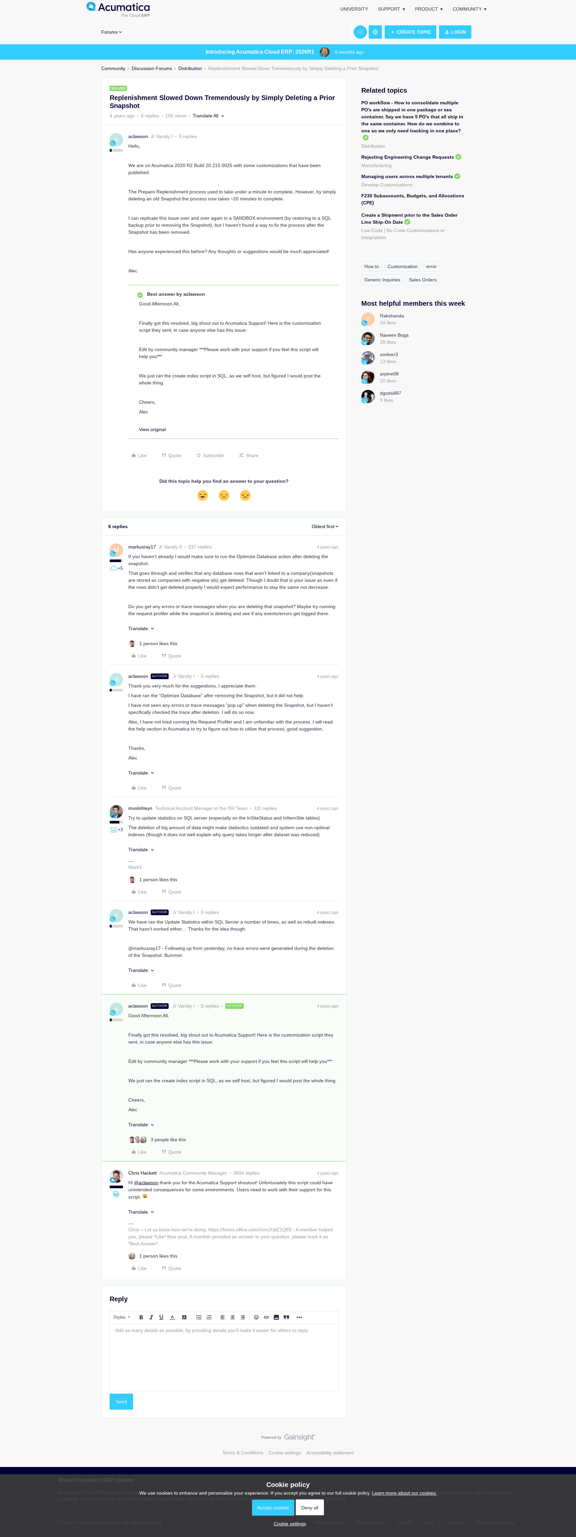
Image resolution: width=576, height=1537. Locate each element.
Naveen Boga (394, 335)
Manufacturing (376, 165)
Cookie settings (285, 1452)
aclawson (138, 136)
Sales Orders (423, 279)
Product (426, 9)
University (354, 9)
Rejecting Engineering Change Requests (407, 157)
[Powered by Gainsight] (288, 1439)
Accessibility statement (330, 1452)
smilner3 (389, 354)
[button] (410, 32)
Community (467, 9)
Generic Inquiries (382, 279)
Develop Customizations (386, 184)
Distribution (190, 68)
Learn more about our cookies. (404, 1493)
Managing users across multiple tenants (407, 176)
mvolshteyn (140, 808)
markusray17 (142, 546)
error (431, 266)
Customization (403, 266)
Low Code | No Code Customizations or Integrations (403, 234)
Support (389, 9)
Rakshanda (392, 315)
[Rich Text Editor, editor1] (224, 1357)
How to (371, 266)
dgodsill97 (390, 393)
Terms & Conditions (242, 1452)
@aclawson (146, 1182)
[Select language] (375, 32)
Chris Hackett (142, 1173)
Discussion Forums (152, 68)
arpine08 (389, 373)
